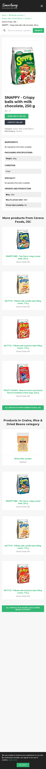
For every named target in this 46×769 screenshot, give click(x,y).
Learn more (12, 760)
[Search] (4, 30)
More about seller (17, 116)
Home (4, 15)
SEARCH (38, 30)
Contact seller (15, 122)
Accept (23, 765)
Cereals (27, 18)
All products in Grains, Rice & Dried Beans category (23, 608)
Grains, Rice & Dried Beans (12, 18)
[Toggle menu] (41, 6)
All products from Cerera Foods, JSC (23, 408)
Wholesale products (16, 15)
